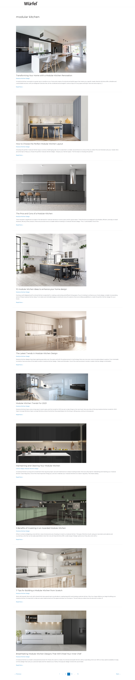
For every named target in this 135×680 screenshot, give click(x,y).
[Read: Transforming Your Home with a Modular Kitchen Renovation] (51, 49)
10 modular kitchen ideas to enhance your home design (41, 289)
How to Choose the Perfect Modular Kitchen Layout (39, 144)
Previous (17, 674)
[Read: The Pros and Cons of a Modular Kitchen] (51, 187)
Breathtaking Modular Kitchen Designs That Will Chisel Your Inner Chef (48, 654)
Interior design (20, 468)
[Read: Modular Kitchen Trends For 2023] (52, 387)
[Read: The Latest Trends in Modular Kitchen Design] (51, 330)
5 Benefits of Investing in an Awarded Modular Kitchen (41, 528)
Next (118, 674)
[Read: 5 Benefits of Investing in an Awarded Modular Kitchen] (51, 505)
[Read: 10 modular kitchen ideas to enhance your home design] (51, 260)
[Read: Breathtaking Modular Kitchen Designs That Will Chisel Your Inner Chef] (51, 630)
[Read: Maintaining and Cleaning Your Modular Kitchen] (51, 443)
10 (71, 674)
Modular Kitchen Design (23, 78)
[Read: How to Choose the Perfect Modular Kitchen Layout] (52, 118)
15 (77, 674)
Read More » (19, 87)
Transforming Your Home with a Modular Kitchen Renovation (44, 75)
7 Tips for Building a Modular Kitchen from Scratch (39, 590)
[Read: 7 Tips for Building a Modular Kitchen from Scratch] (51, 567)
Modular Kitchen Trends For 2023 (31, 403)
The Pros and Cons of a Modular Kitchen (34, 213)
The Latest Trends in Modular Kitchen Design (37, 353)
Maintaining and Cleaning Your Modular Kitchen (38, 466)
